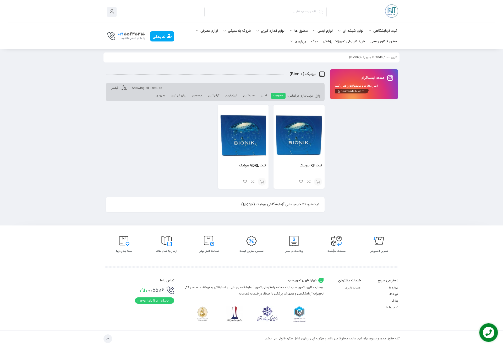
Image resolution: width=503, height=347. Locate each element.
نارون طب (391, 57)
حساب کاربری (353, 288)
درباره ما (393, 288)
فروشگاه (393, 294)
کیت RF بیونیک (310, 166)
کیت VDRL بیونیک (252, 166)
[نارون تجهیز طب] (391, 11)
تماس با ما (392, 307)
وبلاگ (394, 301)
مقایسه (309, 182)
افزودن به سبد (318, 182)
